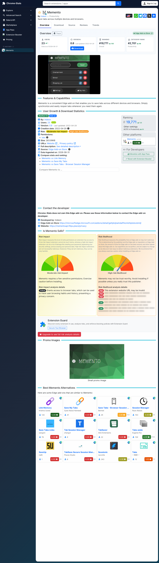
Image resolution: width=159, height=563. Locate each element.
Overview (44, 25)
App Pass (10, 30)
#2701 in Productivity (132, 129)
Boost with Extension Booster (140, 159)
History (9, 46)
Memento (131, 139)
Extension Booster (14, 35)
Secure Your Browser (57, 328)
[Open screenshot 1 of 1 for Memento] (69, 74)
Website (51, 143)
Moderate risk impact (57, 131)
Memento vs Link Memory (54, 158)
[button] (149, 3)
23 (49, 122)
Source (71, 25)
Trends (95, 25)
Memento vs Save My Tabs (54, 161)
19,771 (134, 122)
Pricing (9, 39)
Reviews (84, 25)
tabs (43, 137)
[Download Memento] (82, 44)
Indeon (43, 16)
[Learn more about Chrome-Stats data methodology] (69, 149)
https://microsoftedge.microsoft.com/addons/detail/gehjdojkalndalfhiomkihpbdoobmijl (100, 223)
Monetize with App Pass (140, 154)
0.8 (50, 125)
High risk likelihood (79, 131)
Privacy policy (67, 143)
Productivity (54, 16)
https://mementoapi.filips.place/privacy (68, 226)
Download (59, 25)
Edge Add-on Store (142, 33)
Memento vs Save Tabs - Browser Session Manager (66, 164)
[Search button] (118, 3)
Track (58, 33)
